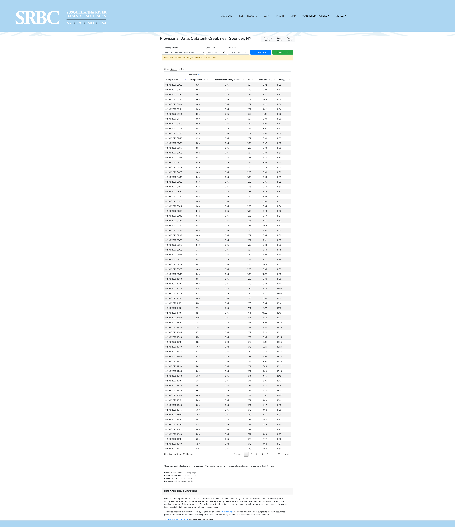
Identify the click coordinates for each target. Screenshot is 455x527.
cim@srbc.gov (226, 512)
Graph (280, 15)
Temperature (197, 79)
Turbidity (264, 79)
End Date (232, 47)
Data (266, 15)
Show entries (174, 69)
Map (293, 15)
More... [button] (340, 15)
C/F (199, 74)
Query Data (261, 52)
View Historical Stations (177, 519)
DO (282, 79)
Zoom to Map (290, 39)
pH (249, 79)
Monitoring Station (170, 47)
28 (279, 454)
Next (286, 454)
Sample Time (172, 79)
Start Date (210, 47)
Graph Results (279, 39)
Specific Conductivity (227, 79)
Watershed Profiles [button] (314, 15)
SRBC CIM (226, 15)
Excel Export (283, 52)
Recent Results (247, 15)
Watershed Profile (268, 39)
